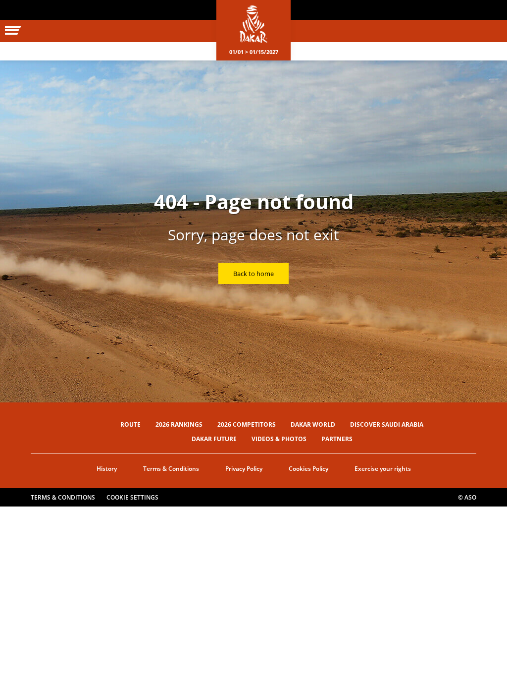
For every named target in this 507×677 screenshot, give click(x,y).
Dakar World (313, 424)
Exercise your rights (383, 468)
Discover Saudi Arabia (386, 424)
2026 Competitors (246, 424)
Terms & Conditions (171, 468)
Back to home (253, 273)
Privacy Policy (243, 468)
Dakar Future (214, 439)
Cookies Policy (308, 468)
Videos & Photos (279, 439)
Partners (337, 439)
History (107, 468)
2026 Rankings (179, 424)
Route (130, 424)
